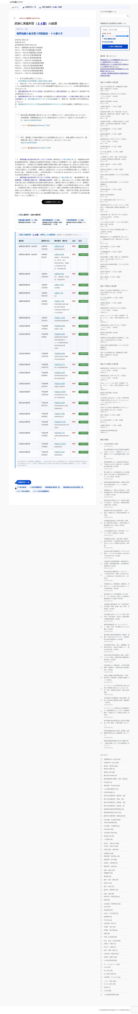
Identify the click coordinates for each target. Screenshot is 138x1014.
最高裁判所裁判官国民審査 (112, 809)
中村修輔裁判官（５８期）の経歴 (111, 252)
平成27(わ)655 (59, 383)
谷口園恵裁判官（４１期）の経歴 (111, 129)
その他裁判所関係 (109, 994)
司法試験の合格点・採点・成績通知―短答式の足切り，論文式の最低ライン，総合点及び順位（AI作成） (116, 647)
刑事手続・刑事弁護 (110, 896)
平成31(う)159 (59, 318)
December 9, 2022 (44, 148)
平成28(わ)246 (59, 373)
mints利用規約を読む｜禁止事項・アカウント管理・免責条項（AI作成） (116, 532)
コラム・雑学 (108, 981)
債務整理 (107, 916)
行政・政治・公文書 (110, 941)
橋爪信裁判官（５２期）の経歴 (110, 246)
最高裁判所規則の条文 (111, 812)
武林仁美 (38, 461)
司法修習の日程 (109, 832)
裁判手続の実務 (109, 775)
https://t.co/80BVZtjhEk (29, 143)
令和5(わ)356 (59, 254)
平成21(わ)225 (59, 403)
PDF (74, 246)
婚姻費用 (107, 873)
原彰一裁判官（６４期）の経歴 (110, 277)
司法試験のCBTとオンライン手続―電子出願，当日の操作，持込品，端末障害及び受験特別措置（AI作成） (116, 617)
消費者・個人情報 (109, 930)
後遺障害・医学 (109, 859)
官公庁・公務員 (109, 947)
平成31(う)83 (59, 301)
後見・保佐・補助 (109, 880)
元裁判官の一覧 (109, 762)
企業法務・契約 (109, 923)
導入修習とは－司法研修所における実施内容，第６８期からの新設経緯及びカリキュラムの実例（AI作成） (116, 474)
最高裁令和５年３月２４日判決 (29, 104)
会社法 (106, 906)
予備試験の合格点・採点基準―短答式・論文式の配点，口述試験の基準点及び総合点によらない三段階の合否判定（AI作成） (116, 542)
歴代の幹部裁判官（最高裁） (113, 795)
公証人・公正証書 (109, 913)
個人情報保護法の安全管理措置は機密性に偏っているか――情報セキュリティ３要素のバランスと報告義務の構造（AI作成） (116, 453)
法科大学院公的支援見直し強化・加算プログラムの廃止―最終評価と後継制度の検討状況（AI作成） (116, 657)
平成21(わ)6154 (60, 392)
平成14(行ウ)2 (59, 433)
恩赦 (105, 900)
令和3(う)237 (59, 285)
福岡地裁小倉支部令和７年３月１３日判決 (35, 177)
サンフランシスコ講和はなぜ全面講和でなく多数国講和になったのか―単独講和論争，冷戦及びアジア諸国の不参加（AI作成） (116, 711)
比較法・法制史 (109, 943)
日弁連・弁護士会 (109, 846)
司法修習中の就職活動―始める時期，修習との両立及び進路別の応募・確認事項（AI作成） (116, 700)
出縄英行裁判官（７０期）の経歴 (111, 106)
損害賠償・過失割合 (110, 856)
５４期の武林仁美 (74, 96)
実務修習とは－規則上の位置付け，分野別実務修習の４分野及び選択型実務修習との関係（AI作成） (116, 492)
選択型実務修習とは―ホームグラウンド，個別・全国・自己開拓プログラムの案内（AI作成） (116, 627)
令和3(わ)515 (59, 274)
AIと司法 (107, 970)
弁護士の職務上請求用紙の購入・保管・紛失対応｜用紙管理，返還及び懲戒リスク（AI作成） (116, 678)
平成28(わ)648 (59, 326)
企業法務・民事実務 (110, 904)
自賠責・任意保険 (109, 863)
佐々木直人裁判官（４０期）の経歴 (111, 152)
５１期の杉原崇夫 (60, 91)
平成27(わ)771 (59, 364)
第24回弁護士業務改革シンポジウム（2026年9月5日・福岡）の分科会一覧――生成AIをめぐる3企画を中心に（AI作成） (116, 575)
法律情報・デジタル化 (111, 977)
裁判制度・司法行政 (110, 785)
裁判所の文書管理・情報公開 (113, 816)
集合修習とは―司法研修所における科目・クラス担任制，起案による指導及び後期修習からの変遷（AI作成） (116, 596)
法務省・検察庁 (109, 957)
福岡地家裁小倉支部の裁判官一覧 (73, 487)
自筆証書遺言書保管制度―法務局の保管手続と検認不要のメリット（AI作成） (116, 483)
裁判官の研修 (108, 769)
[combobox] (112, 16)
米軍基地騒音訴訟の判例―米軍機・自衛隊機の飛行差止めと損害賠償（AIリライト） (116, 733)
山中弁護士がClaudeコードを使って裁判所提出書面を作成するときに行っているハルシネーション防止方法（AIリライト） (114, 400)
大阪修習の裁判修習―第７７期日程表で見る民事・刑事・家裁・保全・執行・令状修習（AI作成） (116, 606)
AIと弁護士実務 (109, 974)
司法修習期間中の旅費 (111, 444)
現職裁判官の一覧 (23, 482)
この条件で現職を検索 (115, 46)
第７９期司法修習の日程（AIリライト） (113, 200)
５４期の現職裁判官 (36, 487)
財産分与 (107, 883)
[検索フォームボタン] (128, 16)
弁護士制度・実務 (109, 849)
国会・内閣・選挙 (109, 950)
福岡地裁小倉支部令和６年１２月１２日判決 (36, 159)
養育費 (106, 876)
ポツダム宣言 (108, 984)
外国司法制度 (108, 792)
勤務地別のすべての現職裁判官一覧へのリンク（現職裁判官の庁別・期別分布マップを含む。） (114, 239)
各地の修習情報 (109, 822)
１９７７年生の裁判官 (22, 491)
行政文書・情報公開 (110, 954)
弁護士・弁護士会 (109, 843)
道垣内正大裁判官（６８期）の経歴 (111, 169)
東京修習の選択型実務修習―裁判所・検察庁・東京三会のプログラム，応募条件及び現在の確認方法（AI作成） (116, 637)
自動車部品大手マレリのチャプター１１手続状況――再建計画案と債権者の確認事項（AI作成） (114, 207)
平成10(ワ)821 (59, 414)
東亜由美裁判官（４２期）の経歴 (111, 134)
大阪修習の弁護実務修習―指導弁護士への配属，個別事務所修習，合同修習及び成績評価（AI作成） (116, 564)
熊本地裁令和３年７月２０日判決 (30, 91)
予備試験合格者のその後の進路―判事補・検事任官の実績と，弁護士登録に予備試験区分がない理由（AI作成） (116, 523)
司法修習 (107, 829)
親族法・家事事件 (109, 890)
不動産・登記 (108, 927)
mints (105, 967)
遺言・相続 (107, 886)
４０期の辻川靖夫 (60, 96)
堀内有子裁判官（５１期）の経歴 (111, 272)
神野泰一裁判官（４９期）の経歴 (111, 164)
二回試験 (107, 839)
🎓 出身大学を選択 (107, 42)
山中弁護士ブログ (16, 2)
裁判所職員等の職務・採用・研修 (114, 779)
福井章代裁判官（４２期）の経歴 (111, 189)
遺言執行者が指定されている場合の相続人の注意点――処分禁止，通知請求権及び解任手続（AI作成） (116, 503)
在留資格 (107, 910)
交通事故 (107, 853)
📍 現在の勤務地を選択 (109, 39)
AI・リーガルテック (110, 964)
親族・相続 (107, 870)
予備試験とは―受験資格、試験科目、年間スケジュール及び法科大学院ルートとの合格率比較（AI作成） (116, 586)
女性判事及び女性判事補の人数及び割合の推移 (35, 81)
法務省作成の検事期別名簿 (108, 430)
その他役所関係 (109, 960)
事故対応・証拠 (109, 866)
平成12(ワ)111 (59, 452)
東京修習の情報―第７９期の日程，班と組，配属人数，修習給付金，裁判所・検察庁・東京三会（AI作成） (114, 114)
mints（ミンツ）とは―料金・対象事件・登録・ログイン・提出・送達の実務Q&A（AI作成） (114, 318)
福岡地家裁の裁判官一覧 (52, 487)
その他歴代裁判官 (109, 789)
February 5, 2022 (44, 125)
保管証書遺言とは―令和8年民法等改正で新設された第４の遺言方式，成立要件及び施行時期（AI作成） (116, 464)
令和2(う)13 (58, 293)
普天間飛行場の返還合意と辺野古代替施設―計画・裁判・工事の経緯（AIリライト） (116, 723)
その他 (106, 990)
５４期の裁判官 (21, 487)
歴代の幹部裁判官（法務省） (113, 806)
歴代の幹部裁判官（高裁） (112, 799)
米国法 (106, 987)
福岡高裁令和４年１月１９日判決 (30, 96)
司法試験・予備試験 (110, 826)
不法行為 (107, 920)
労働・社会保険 (109, 937)
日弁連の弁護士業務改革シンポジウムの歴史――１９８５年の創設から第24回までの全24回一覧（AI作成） (117, 553)
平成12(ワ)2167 (60, 444)
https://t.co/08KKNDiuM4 (32, 120)
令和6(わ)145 (59, 246)
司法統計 (107, 782)
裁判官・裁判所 (109, 766)
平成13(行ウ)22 (60, 422)
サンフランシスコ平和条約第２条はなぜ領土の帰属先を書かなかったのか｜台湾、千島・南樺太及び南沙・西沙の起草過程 (116, 689)
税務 (105, 933)
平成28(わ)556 (59, 353)
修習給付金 (107, 836)
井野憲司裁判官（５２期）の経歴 (111, 146)
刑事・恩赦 (107, 894)
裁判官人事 (107, 772)
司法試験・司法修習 (110, 820)
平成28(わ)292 (59, 334)
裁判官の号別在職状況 (107, 195)
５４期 (54, 7)
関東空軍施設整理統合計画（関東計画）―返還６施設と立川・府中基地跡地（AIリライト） (116, 743)
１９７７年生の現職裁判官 (41, 491)
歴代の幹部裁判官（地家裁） (113, 802)
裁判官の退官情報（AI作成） (109, 101)
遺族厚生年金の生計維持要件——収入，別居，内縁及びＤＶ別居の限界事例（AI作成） (116, 513)
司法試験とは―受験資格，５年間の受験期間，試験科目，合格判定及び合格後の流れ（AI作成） (116, 667)
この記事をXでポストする (52, 202)
